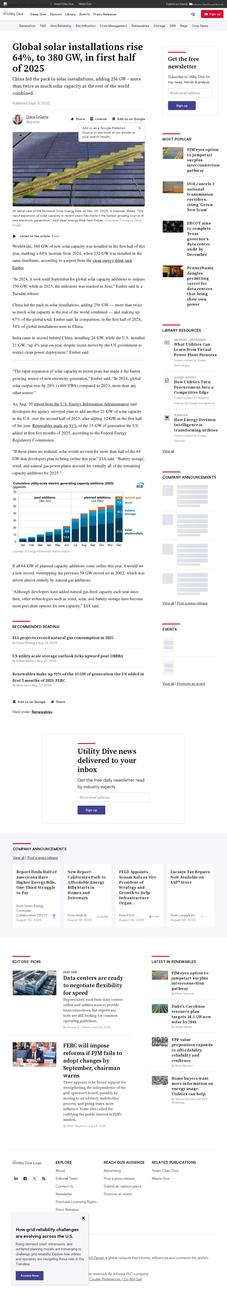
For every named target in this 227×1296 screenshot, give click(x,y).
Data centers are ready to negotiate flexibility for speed (93, 985)
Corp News (200, 26)
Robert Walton (25, 660)
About (60, 1170)
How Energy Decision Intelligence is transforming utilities (196, 425)
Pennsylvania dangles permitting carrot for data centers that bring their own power (200, 286)
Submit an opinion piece (122, 1186)
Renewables (140, 26)
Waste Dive (85, 4)
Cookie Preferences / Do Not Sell (115, 1279)
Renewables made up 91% (54, 425)
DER (173, 26)
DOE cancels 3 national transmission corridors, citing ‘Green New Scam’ (200, 196)
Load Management (113, 26)
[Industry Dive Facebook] (25, 1178)
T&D (43, 26)
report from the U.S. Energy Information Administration (81, 404)
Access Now (30, 1275)
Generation (27, 26)
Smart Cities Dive (63, 4)
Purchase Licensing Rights (76, 1202)
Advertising (112, 1170)
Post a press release (192, 603)
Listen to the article (39, 236)
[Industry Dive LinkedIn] (16, 1178)
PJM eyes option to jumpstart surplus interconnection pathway (203, 160)
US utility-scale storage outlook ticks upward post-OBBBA (67, 656)
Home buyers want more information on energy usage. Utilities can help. (192, 1086)
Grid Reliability (61, 26)
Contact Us (64, 1186)
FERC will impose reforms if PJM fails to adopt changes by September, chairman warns (92, 1060)
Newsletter (64, 1194)
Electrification (86, 26)
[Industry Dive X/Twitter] (34, 1178)
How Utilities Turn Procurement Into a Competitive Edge (193, 387)
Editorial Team (67, 1178)
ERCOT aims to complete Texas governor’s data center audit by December (199, 239)
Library (70, 14)
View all (168, 451)
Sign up (215, 14)
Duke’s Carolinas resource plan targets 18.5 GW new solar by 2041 (191, 1014)
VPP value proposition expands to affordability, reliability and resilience (192, 1050)
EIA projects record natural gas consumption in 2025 (62, 637)
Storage (159, 26)
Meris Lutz (22, 685)
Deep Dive (38, 14)
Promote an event (191, 683)
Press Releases (105, 14)
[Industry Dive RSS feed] (44, 1178)
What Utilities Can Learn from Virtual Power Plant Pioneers (195, 349)
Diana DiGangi (37, 116)
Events (85, 14)
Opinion (56, 14)
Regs (184, 26)
